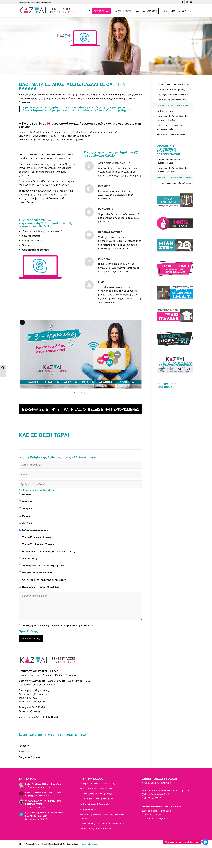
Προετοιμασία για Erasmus (37, 572)
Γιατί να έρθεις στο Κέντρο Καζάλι (173, 99)
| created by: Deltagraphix (89, 844)
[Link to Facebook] (182, 2)
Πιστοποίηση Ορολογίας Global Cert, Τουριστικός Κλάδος (173, 118)
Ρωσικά (26, 515)
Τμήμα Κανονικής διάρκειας (38, 537)
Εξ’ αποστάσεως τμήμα (35, 529)
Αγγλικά (27, 522)
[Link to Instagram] (187, 2)
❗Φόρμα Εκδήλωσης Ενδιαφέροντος (174, 84)
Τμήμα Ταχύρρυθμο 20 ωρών (38, 544)
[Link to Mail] (191, 2)
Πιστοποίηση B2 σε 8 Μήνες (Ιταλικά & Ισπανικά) (48, 551)
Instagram (24, 751)
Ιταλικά (26, 494)
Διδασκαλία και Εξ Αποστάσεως (173, 105)
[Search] (190, 10)
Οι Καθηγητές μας (165, 111)
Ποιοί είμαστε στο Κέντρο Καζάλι (172, 89)
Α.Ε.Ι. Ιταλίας (29, 558)
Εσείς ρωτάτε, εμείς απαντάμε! (172, 133)
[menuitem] (89, 10)
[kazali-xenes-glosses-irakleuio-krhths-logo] (47, 10)
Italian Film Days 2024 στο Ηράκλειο (43, 792)
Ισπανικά (27, 501)
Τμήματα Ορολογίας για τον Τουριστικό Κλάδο (170, 161)
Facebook (24, 745)
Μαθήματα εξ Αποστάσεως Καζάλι (174, 177)
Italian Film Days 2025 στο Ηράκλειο (43, 784)
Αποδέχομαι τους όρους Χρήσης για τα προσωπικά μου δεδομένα (59, 625)
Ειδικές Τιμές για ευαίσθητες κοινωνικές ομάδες (171, 127)
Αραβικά (27, 508)
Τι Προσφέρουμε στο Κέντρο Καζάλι (174, 94)
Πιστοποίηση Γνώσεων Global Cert (40, 586)
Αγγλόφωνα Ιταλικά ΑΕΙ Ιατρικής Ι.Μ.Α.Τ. (44, 565)
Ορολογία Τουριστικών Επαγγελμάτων (44, 579)
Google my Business (29, 757)
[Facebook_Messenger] (205, 841)
